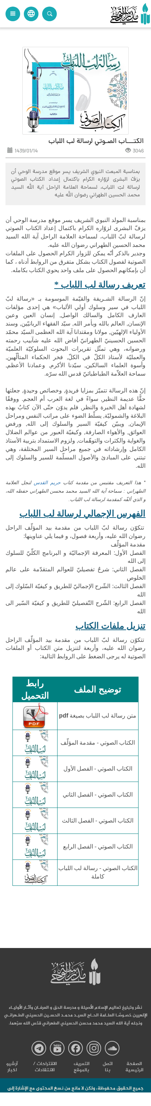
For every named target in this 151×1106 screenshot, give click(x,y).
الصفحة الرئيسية (134, 1067)
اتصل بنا (108, 1067)
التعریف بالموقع (81, 1067)
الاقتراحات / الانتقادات (45, 1067)
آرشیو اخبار (12, 1067)
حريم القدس (47, 482)
